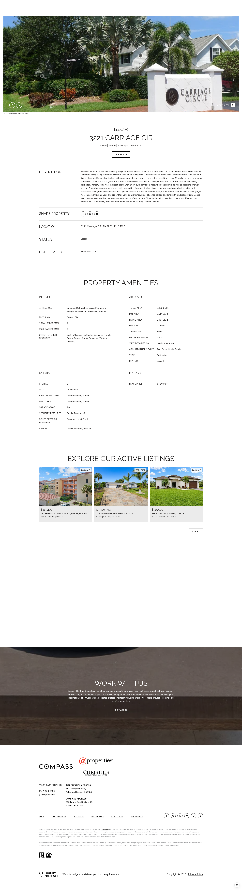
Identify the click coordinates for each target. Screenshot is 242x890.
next (19, 105)
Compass (104, 829)
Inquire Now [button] (121, 154)
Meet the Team (59, 817)
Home (41, 817)
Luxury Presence (110, 874)
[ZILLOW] (200, 815)
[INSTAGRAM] (173, 815)
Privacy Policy (195, 874)
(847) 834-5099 (47, 791)
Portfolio (79, 817)
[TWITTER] (180, 815)
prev (12, 105)
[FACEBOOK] (166, 815)
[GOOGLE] (193, 815)
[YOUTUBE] (186, 815)
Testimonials (97, 817)
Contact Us (117, 817)
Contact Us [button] (121, 710)
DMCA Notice (137, 817)
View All (196, 532)
